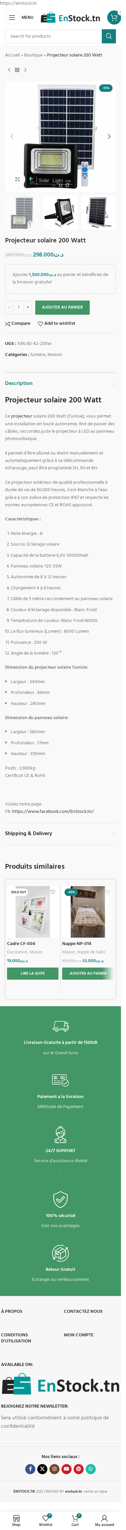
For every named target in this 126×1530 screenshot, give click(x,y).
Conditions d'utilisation (16, 1338)
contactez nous (83, 1312)
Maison (54, 355)
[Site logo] (70, 18)
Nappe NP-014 (76, 944)
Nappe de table (91, 952)
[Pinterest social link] (79, 1469)
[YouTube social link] (66, 1469)
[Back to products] (17, 70)
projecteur (21, 416)
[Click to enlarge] (17, 179)
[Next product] (25, 70)
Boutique (33, 55)
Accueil (12, 55)
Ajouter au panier (62, 307)
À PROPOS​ (11, 1312)
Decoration (17, 952)
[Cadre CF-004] (32, 912)
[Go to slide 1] (53, 185)
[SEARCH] (109, 36)
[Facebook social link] (30, 1469)
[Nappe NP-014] (88, 912)
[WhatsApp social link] (91, 1469)
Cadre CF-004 (21, 944)
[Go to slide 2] (60, 185)
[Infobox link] (60, 1037)
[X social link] (42, 1469)
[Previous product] (9, 70)
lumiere (38, 355)
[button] (11, 136)
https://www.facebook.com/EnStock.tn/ (53, 812)
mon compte (78, 1335)
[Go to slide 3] (67, 185)
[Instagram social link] (54, 1469)
